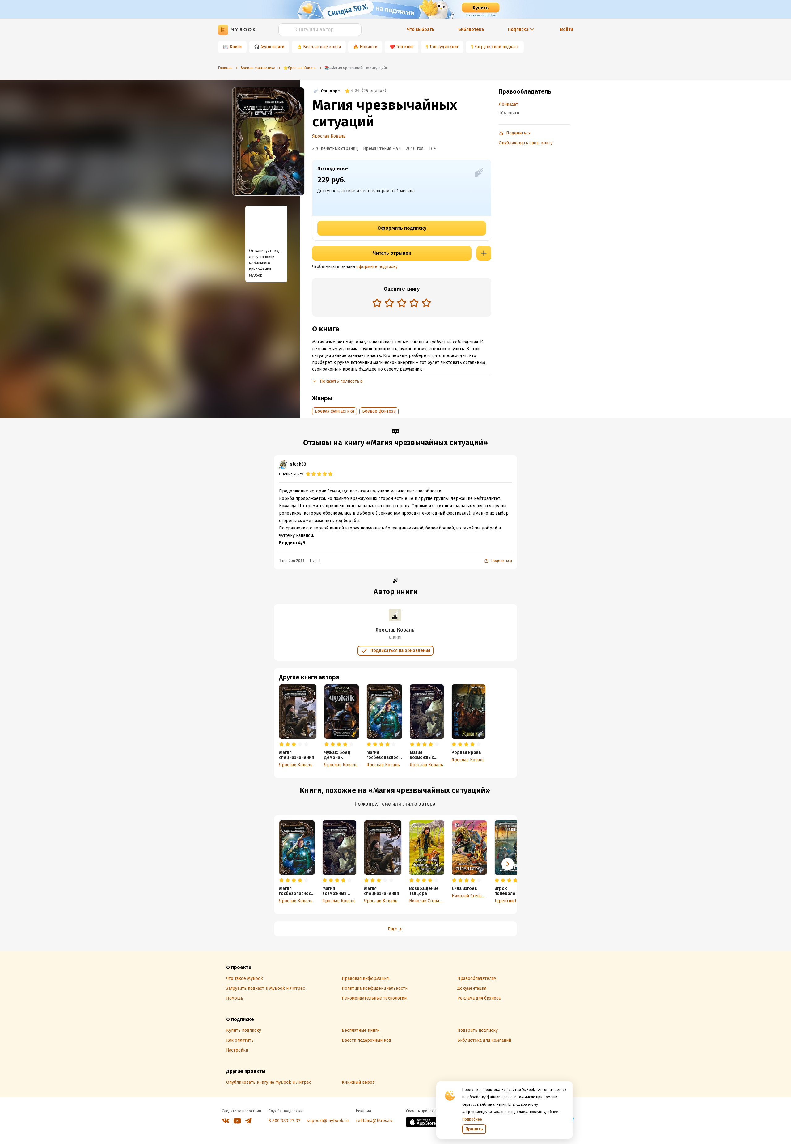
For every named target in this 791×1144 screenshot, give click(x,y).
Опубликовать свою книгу (525, 143)
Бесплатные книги (322, 46)
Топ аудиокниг (444, 46)
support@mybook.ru (328, 1120)
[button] (507, 864)
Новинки (368, 46)
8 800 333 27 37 (285, 1120)
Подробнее (472, 1119)
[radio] (377, 303)
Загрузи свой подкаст (497, 46)
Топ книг (404, 46)
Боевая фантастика (334, 411)
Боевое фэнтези (379, 411)
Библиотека (471, 29)
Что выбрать (420, 29)
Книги (236, 46)
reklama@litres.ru (374, 1120)
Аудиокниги (272, 46)
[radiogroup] (401, 303)
